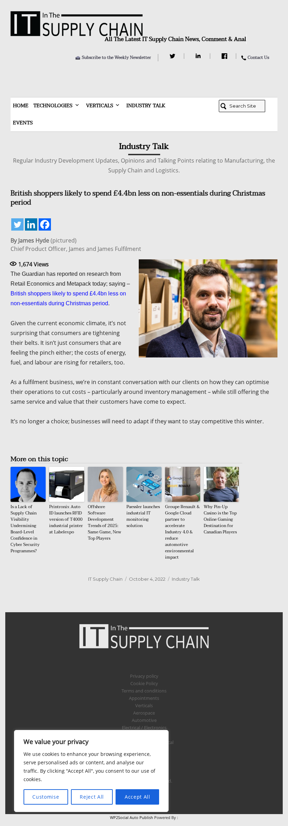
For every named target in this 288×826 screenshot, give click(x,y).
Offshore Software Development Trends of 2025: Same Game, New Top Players (104, 522)
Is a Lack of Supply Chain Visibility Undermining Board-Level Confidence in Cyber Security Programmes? (25, 529)
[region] (91, 771)
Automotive (144, 720)
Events (23, 123)
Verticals (99, 106)
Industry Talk (145, 106)
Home (20, 106)
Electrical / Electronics (144, 727)
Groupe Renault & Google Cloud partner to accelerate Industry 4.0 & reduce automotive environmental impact (182, 532)
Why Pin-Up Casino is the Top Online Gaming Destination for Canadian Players (220, 519)
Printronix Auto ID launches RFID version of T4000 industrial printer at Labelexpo (66, 519)
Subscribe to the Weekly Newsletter (116, 57)
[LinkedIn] (199, 56)
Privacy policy (144, 676)
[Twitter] (173, 56)
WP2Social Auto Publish (131, 817)
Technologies (52, 106)
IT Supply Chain (105, 579)
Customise (45, 796)
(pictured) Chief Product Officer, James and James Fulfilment (76, 245)
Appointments (144, 698)
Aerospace (144, 713)
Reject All (92, 796)
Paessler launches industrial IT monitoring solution (143, 516)
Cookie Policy (144, 683)
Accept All (137, 796)
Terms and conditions (144, 691)
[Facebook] (225, 56)
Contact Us (258, 57)
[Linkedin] (31, 224)
